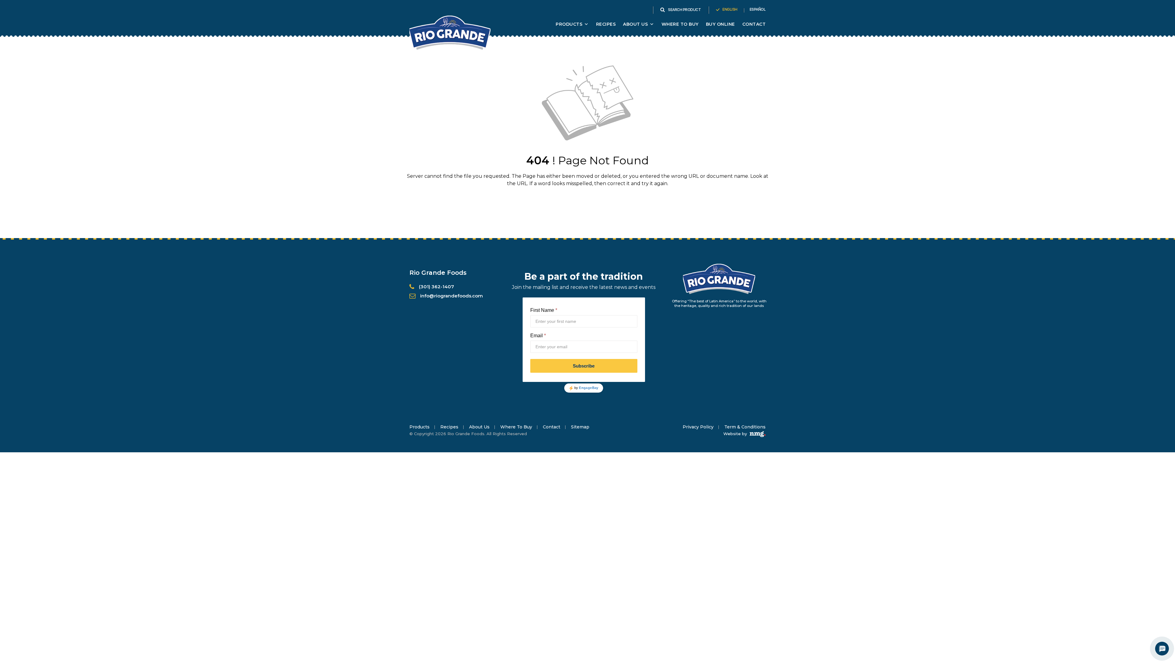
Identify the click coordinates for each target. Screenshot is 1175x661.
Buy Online (720, 24)
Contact (754, 24)
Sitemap (580, 427)
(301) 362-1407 (436, 286)
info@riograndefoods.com (451, 296)
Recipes (606, 24)
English (729, 9)
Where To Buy (680, 24)
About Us (479, 427)
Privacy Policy (698, 427)
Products (569, 24)
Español (758, 9)
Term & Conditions (745, 427)
